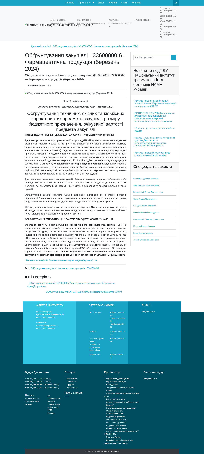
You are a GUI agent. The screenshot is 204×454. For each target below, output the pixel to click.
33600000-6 (93, 268)
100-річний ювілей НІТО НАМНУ (120, 387)
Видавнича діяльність (116, 417)
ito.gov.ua (115, 451)
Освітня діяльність (114, 411)
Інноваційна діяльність (116, 422)
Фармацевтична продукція (71, 268)
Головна (69, 3)
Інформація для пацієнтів (117, 379)
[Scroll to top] (196, 446)
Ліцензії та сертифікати (116, 428)
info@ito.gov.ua (148, 312)
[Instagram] (76, 399)
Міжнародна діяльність (116, 419)
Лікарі (101, 3)
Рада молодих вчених (116, 425)
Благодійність (112, 384)
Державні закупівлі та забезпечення (122, 402)
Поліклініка (71, 382)
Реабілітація (72, 387)
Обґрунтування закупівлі (43, 268)
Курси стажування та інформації (121, 408)
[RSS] (170, 3)
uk (176, 3)
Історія (109, 390)
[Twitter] (164, 3)
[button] (62, 23)
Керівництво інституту (116, 382)
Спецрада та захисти (115, 399)
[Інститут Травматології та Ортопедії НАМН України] (36, 23)
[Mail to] (7, 446)
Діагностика (71, 379)
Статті (124, 3)
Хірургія (70, 384)
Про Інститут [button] (85, 3)
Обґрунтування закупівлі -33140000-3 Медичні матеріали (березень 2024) (84, 292)
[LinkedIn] (80, 399)
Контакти (136, 3)
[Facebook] (158, 3)
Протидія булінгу (113, 437)
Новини (112, 3)
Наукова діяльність (114, 414)
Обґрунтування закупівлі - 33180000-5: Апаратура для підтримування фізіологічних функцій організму (71, 285)
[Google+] (73, 399)
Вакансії (110, 405)
